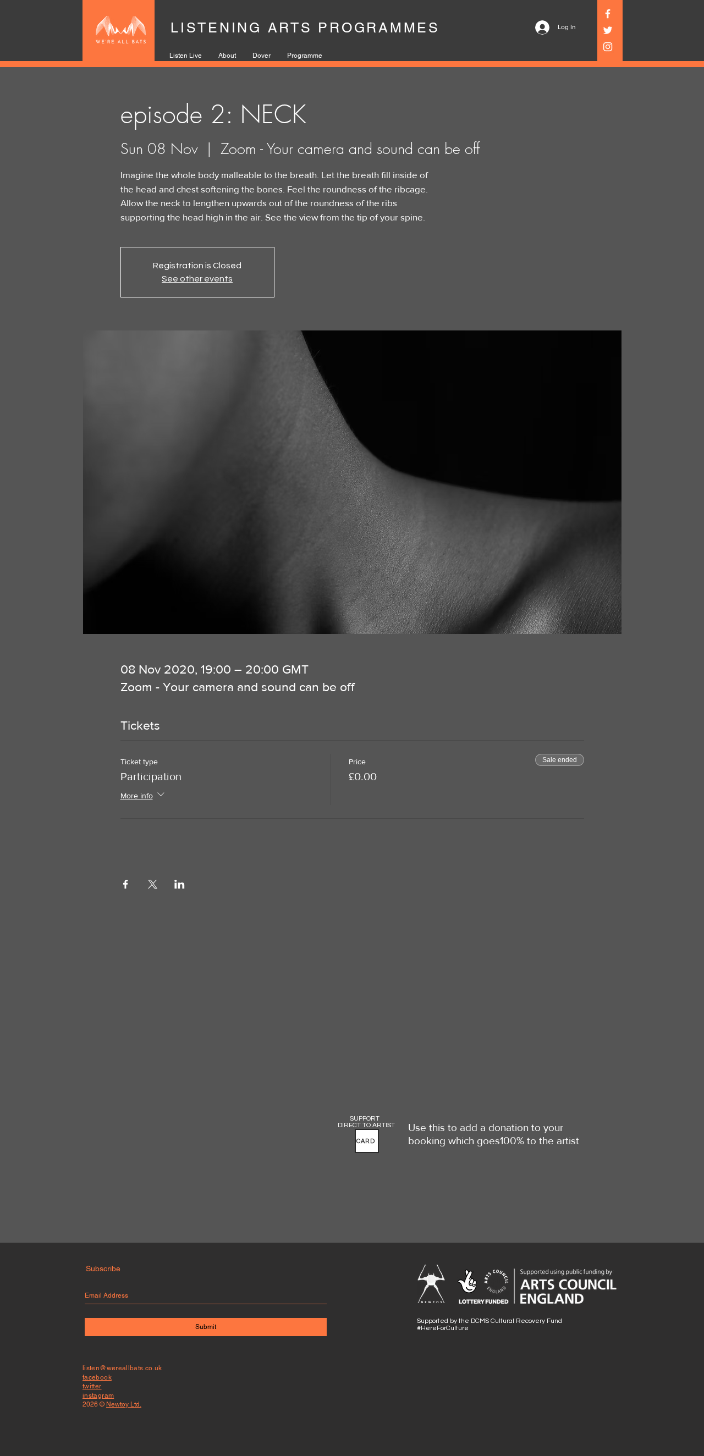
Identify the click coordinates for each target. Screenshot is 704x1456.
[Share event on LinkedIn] (179, 884)
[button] (367, 1141)
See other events (197, 278)
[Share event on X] (152, 884)
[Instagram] (608, 47)
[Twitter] (608, 30)
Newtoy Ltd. (123, 1404)
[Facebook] (608, 14)
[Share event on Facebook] (125, 884)
